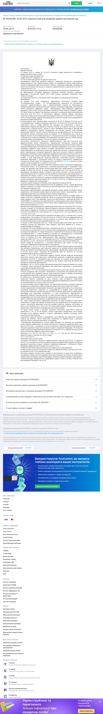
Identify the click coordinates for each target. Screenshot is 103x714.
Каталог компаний (9, 582)
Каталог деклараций (10, 599)
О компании (7, 553)
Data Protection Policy (10, 534)
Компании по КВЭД (9, 585)
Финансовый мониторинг (11, 615)
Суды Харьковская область (44, 15)
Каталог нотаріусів (9, 601)
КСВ (4, 574)
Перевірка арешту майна (11, 650)
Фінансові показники (10, 621)
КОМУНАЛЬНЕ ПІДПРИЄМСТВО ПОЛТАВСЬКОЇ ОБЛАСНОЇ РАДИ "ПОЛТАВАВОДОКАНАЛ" (34, 44)
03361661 (66, 161)
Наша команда (8, 556)
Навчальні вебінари (10, 565)
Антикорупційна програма (12, 543)
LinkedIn (6, 501)
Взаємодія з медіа (9, 559)
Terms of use (7, 531)
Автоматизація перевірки (12, 623)
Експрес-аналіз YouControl (12, 629)
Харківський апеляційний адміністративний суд (70, 15)
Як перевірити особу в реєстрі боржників (13, 654)
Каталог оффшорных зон (11, 591)
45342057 (28, 448)
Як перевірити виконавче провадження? (11, 646)
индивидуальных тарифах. (80, 9)
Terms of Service (8, 528)
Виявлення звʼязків (9, 626)
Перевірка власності (10, 618)
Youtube (6, 504)
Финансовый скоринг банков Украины (13, 633)
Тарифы (5, 550)
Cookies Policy (8, 537)
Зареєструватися (86, 711)
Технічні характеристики (11, 540)
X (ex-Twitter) (7, 510)
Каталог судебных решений (12, 588)
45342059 (92, 448)
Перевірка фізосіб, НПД (11, 612)
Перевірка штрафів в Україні (13, 642)
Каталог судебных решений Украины (22, 15)
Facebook (6, 499)
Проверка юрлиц (8, 609)
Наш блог (6, 571)
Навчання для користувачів (12, 568)
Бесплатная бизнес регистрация (47, 486)
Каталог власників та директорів (10, 595)
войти (90, 3)
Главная (5, 15)
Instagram (6, 507)
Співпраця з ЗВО (8, 562)
